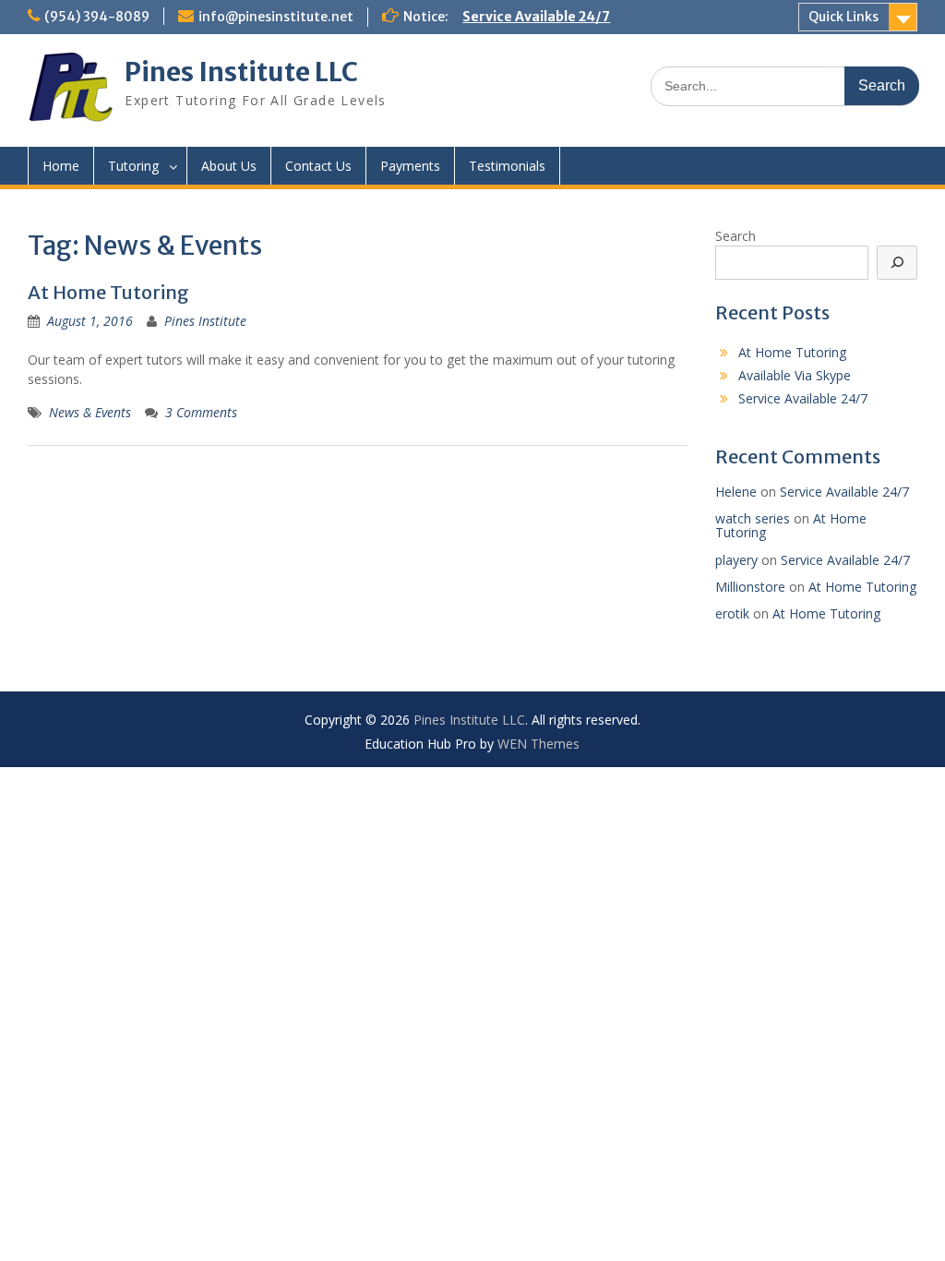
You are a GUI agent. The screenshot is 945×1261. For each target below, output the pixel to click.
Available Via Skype (794, 375)
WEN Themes (538, 743)
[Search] (897, 263)
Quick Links (843, 16)
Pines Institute (205, 321)
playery (736, 560)
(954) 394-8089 (97, 16)
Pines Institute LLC (241, 72)
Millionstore (750, 586)
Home (60, 165)
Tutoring (133, 165)
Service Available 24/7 (536, 16)
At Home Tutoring (108, 292)
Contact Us (318, 165)
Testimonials (507, 165)
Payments (410, 165)
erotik (732, 613)
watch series (752, 518)
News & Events (90, 412)
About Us (229, 165)
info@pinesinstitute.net (275, 16)
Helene (736, 491)
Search (735, 236)
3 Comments (201, 412)
